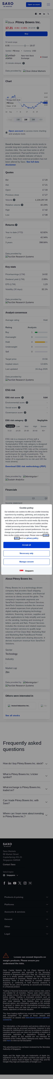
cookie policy (20, 538)
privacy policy (39, 538)
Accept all (26, 545)
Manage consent (26, 562)
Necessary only (26, 553)
